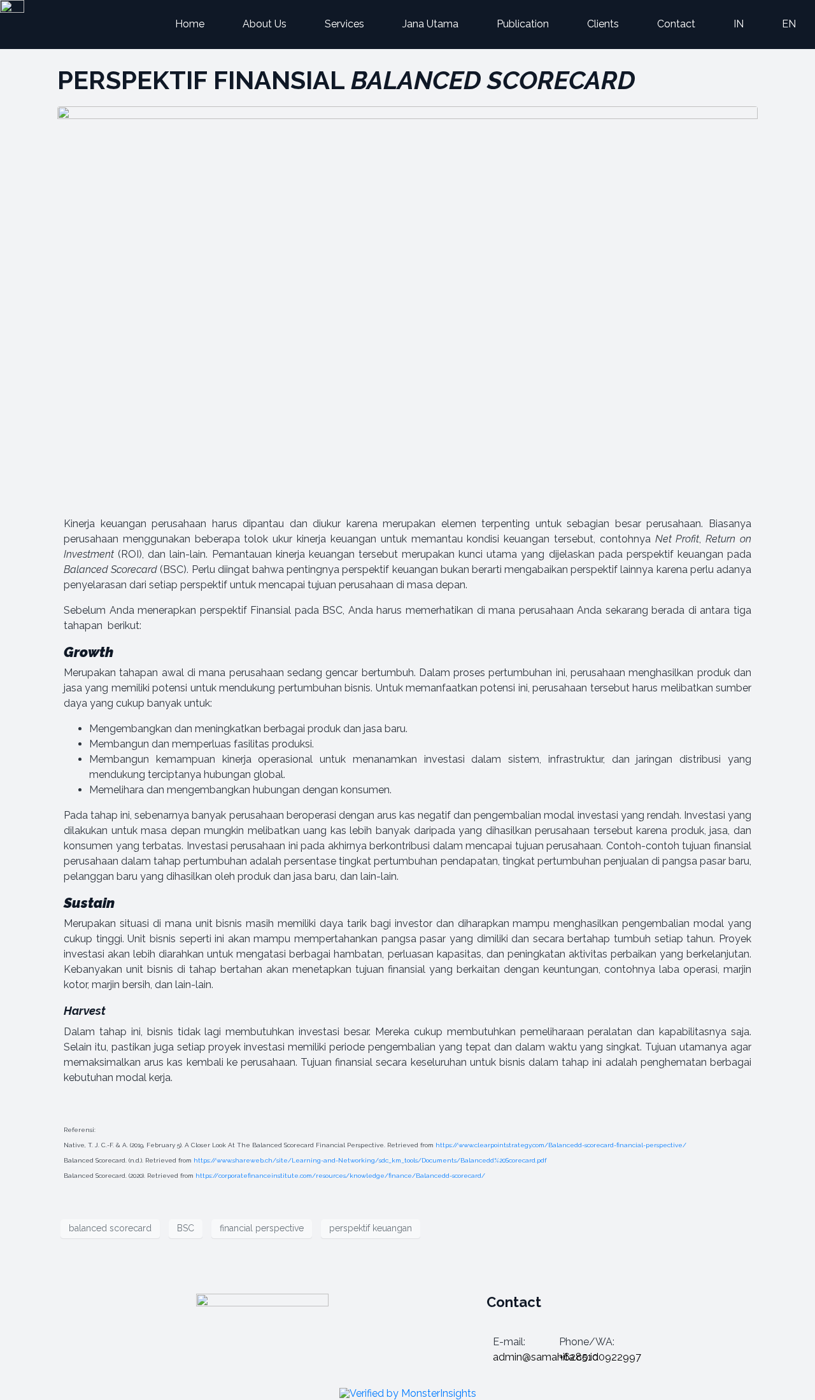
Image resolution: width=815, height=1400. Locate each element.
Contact (676, 24)
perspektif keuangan (370, 1228)
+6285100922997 (600, 1357)
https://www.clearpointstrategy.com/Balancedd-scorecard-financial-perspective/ (561, 1145)
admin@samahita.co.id (546, 1357)
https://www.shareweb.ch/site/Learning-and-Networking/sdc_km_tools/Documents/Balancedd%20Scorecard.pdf (370, 1160)
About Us (265, 24)
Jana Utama (430, 24)
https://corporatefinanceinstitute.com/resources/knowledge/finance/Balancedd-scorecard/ (340, 1175)
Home (189, 24)
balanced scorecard (110, 1228)
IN (739, 24)
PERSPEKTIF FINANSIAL (346, 80)
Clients (603, 24)
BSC (185, 1228)
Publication (523, 24)
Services (344, 24)
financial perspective (262, 1228)
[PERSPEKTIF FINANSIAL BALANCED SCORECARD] (407, 302)
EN (789, 24)
